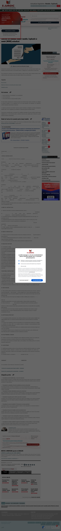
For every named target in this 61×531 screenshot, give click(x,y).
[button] (30, 266)
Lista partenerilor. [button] (32, 272)
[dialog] (30, 265)
